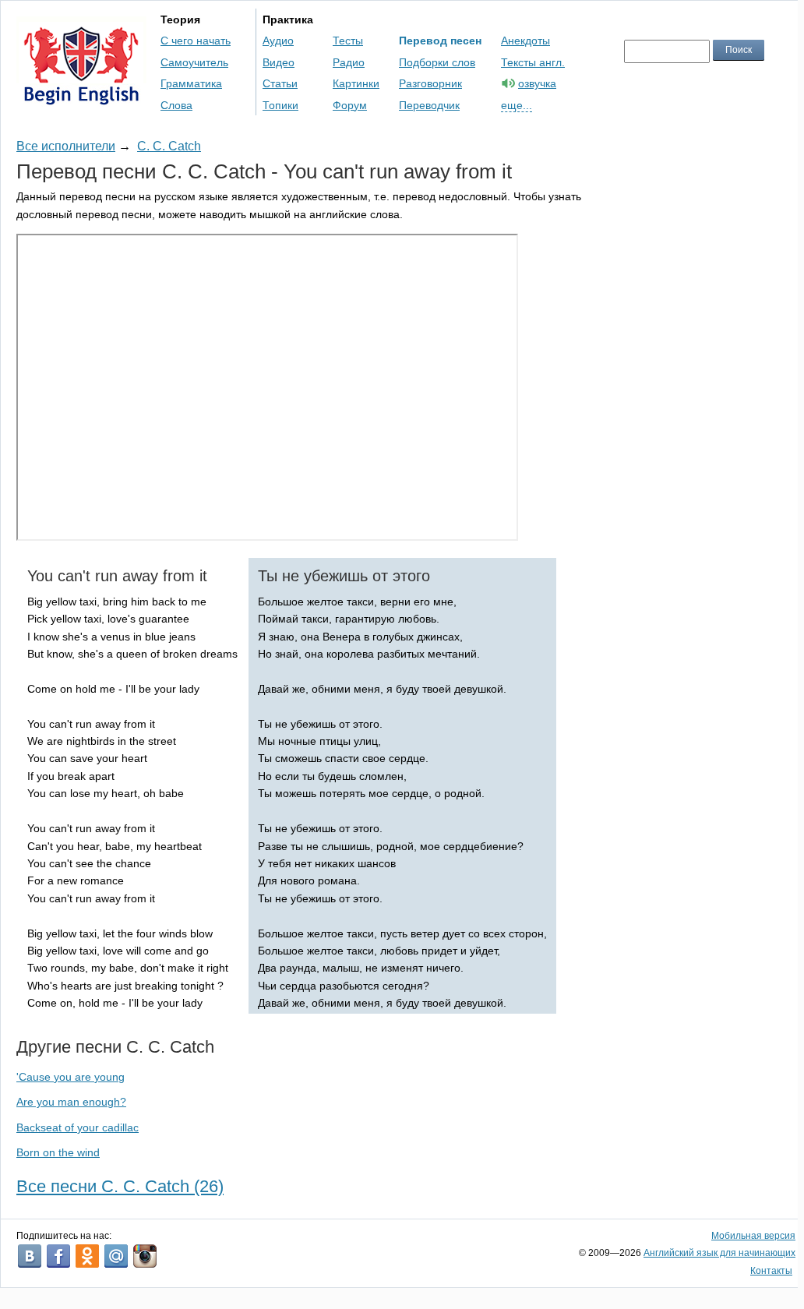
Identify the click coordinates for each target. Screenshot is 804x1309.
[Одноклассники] (87, 1256)
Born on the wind (58, 1152)
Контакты (771, 1270)
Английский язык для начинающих (719, 1252)
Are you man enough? (71, 1102)
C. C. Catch (169, 146)
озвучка (537, 83)
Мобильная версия (753, 1235)
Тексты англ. (533, 62)
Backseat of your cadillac (77, 1127)
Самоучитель (194, 62)
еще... (516, 105)
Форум (350, 105)
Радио (349, 62)
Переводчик (429, 105)
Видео (278, 62)
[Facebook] (58, 1256)
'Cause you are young (70, 1077)
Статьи (280, 83)
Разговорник (430, 83)
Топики (280, 105)
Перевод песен (440, 40)
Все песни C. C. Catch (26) (120, 1186)
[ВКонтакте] (29, 1256)
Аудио (278, 40)
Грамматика (191, 83)
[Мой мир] (116, 1256)
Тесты (348, 40)
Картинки (356, 83)
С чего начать (195, 40)
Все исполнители (65, 146)
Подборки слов (437, 62)
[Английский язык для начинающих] (81, 97)
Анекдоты (525, 40)
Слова (176, 105)
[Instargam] (145, 1256)
